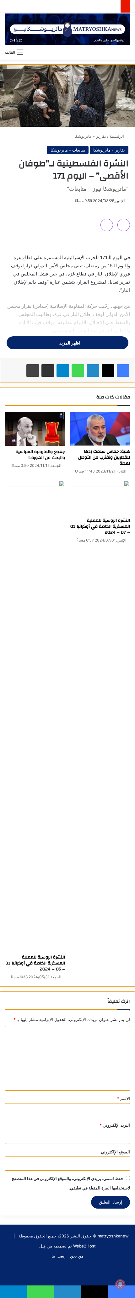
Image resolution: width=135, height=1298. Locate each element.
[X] (108, 370)
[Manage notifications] (120, 1284)
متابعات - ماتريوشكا (68, 149)
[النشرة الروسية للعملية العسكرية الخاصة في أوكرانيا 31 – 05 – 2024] (35, 716)
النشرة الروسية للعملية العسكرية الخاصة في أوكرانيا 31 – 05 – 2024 (35, 963)
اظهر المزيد (69, 342)
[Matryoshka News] (67, 29)
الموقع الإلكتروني (115, 1151)
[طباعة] (32, 370)
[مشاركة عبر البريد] (47, 370)
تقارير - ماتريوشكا (90, 136)
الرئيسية (117, 136)
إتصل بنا (58, 1255)
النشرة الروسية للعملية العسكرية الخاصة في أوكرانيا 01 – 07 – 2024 (100, 526)
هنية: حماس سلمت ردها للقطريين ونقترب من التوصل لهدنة (104, 457)
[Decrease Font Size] (106, 225)
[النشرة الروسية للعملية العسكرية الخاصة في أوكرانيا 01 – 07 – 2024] (100, 498)
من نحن (77, 1255)
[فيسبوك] (123, 370)
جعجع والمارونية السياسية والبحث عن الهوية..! (40, 455)
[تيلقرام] (63, 370)
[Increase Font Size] (123, 225)
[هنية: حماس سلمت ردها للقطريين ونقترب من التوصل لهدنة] (100, 429)
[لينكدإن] (93, 370)
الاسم (123, 1098)
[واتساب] (78, 370)
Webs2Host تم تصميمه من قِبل (67, 1245)
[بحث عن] (127, 51)
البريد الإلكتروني (115, 1125)
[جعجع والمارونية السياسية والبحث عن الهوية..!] (35, 429)
